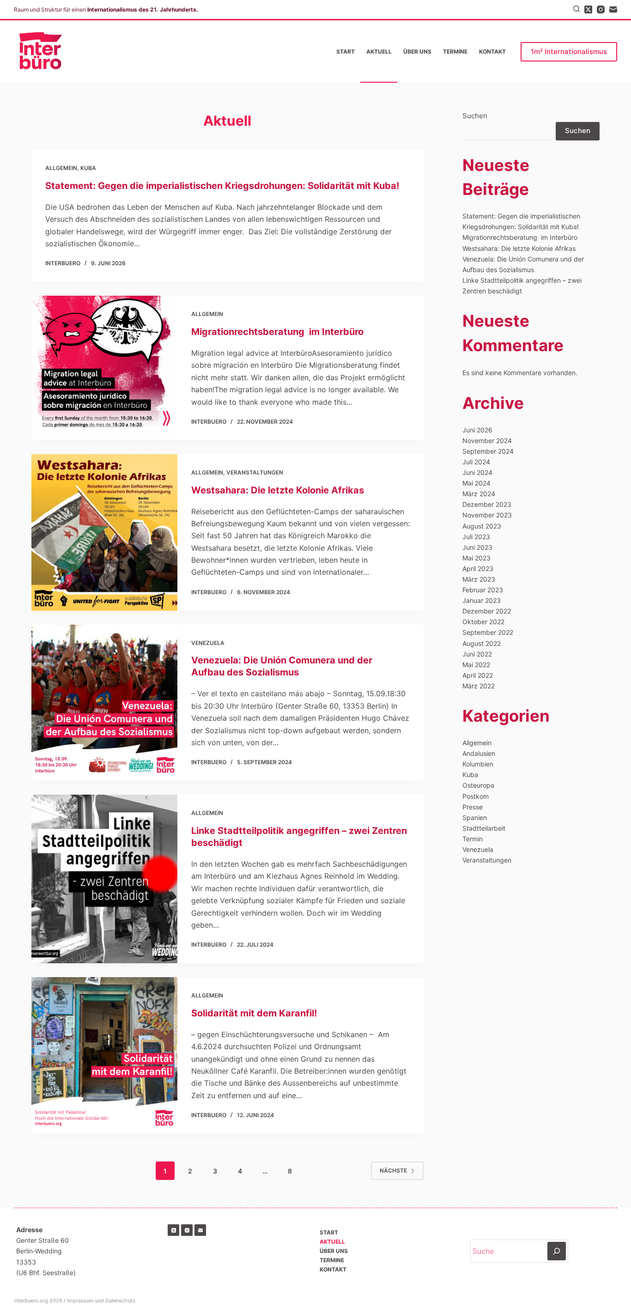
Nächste (393, 1170)
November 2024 (487, 440)
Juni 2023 (477, 547)
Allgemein (61, 167)
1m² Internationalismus (569, 51)
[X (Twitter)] (588, 9)
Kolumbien (477, 764)
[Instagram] (601, 9)
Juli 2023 (476, 537)
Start (345, 51)
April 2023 (477, 568)
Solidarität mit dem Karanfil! (255, 1013)
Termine (455, 51)
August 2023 (481, 526)
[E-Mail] (613, 9)
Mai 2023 (476, 558)
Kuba (88, 167)
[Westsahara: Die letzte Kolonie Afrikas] (104, 532)
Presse (472, 807)
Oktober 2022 (483, 622)
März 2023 (478, 579)
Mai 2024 (476, 483)
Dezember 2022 (486, 611)
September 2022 (487, 632)
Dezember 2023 (486, 504)
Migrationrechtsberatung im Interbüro (277, 331)
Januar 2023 (481, 600)
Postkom (475, 796)
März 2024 (478, 494)
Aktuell (379, 51)
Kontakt (492, 51)
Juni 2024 (477, 472)
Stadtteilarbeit (483, 828)
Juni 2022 (477, 654)
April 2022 (477, 675)
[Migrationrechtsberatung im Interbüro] (104, 368)
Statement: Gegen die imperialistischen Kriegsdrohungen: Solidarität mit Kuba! (222, 185)
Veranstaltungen (254, 472)
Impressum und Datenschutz (101, 1300)
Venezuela (207, 642)
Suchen (474, 115)
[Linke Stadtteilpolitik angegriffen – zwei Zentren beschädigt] (104, 879)
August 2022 (481, 643)
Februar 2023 (482, 590)
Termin (472, 839)
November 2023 (487, 515)
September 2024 (488, 451)
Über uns (417, 51)
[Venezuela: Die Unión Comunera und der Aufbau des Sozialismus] (104, 703)
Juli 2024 (476, 462)
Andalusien (478, 753)
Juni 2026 (477, 430)
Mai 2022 (476, 665)
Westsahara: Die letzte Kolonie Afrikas (277, 490)
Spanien (474, 817)
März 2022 (478, 686)
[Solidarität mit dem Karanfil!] (104, 1055)
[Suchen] (576, 9)
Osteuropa (478, 785)
